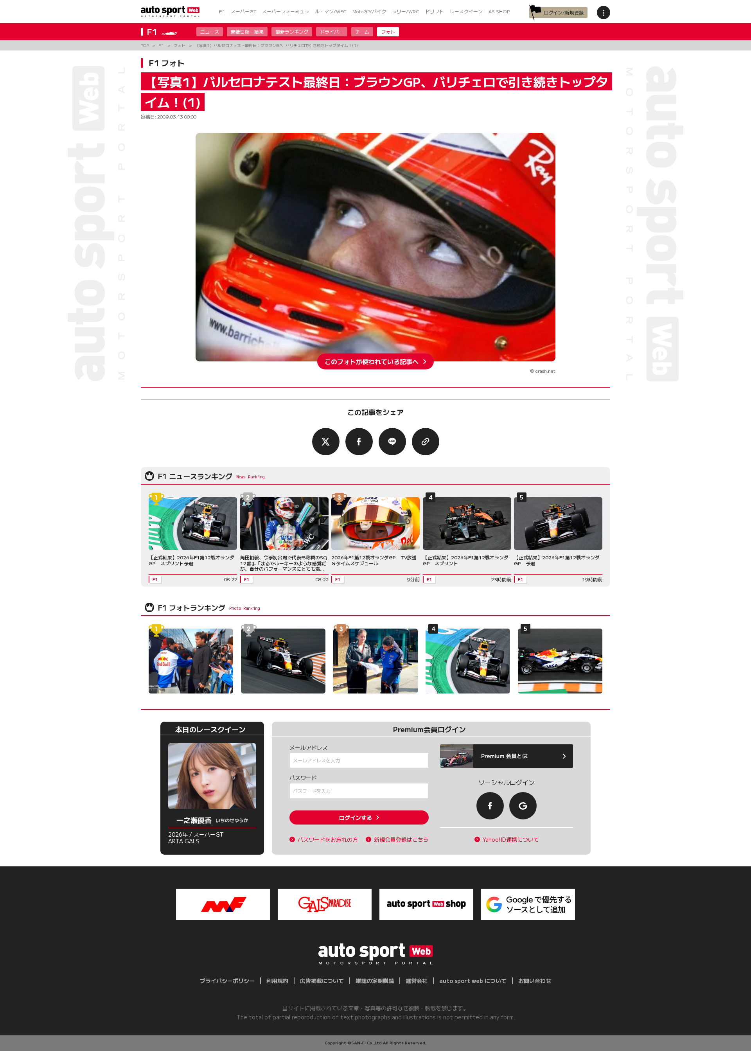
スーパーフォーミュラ (285, 11)
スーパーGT (243, 11)
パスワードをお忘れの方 (328, 839)
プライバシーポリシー (227, 981)
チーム (362, 31)
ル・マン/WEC (331, 11)
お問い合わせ (534, 981)
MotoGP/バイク (369, 11)
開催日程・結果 (247, 31)
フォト (388, 31)
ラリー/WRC (405, 11)
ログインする (355, 817)
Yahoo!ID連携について (511, 839)
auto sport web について (473, 981)
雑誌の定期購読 (375, 981)
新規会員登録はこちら (401, 839)
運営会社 (417, 981)
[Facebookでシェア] (359, 441)
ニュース (209, 31)
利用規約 (277, 981)
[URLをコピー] (425, 441)
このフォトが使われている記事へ (372, 361)
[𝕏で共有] (326, 441)
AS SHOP (499, 11)
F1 (222, 11)
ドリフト (434, 11)
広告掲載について (322, 981)
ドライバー (331, 31)
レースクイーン (466, 11)
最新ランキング (291, 31)
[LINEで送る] (392, 441)
